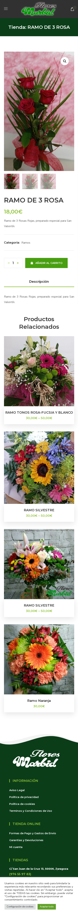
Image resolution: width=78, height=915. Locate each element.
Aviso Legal (17, 790)
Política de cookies (22, 804)
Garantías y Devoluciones (26, 840)
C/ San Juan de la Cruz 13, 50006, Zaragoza (38, 868)
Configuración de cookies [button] (20, 906)
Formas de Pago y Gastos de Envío (32, 833)
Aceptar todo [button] (47, 906)
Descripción (39, 282)
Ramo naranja (39, 701)
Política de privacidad (24, 797)
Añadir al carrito (48, 263)
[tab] (39, 282)
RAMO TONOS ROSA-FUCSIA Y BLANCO (39, 413)
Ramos (25, 243)
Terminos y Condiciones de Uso (30, 810)
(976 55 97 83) (20, 874)
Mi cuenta (15, 847)
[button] (72, 9)
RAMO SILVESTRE (39, 510)
